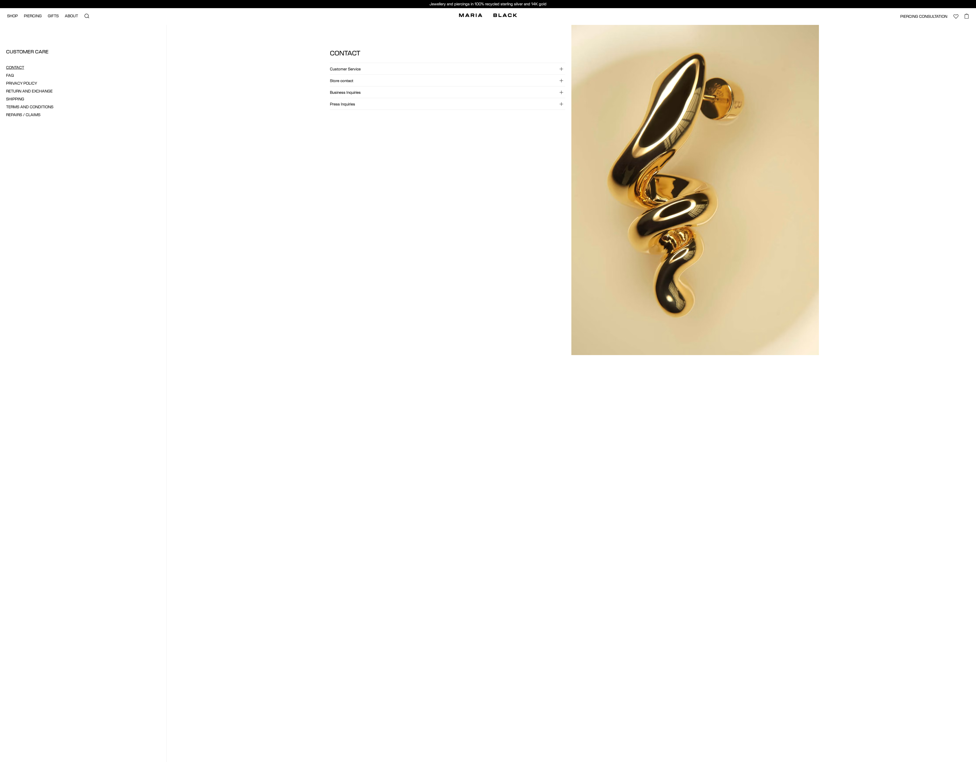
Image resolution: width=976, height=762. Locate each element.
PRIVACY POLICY (21, 83)
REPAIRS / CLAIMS (23, 115)
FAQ (10, 75)
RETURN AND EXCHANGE (29, 91)
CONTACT (15, 67)
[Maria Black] (488, 15)
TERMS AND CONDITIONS (29, 107)
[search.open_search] (86, 16)
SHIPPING (15, 99)
